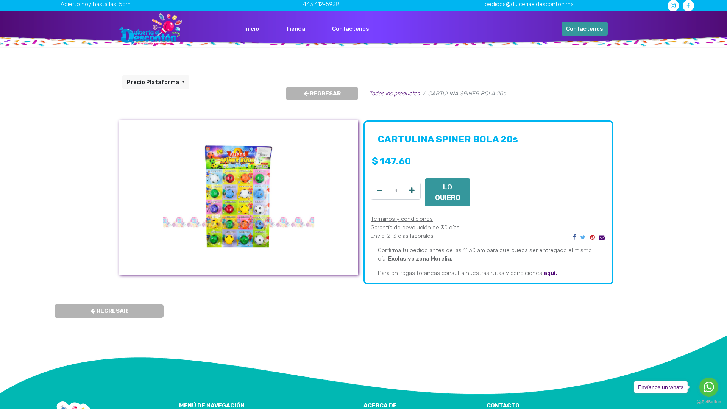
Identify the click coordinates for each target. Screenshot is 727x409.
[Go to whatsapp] (708, 387)
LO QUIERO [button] (447, 192)
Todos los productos (394, 93)
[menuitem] (251, 28)
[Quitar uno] (379, 191)
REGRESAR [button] (325, 93)
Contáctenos (584, 28)
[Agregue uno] (412, 191)
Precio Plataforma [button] (153, 82)
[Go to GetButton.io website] (709, 401)
